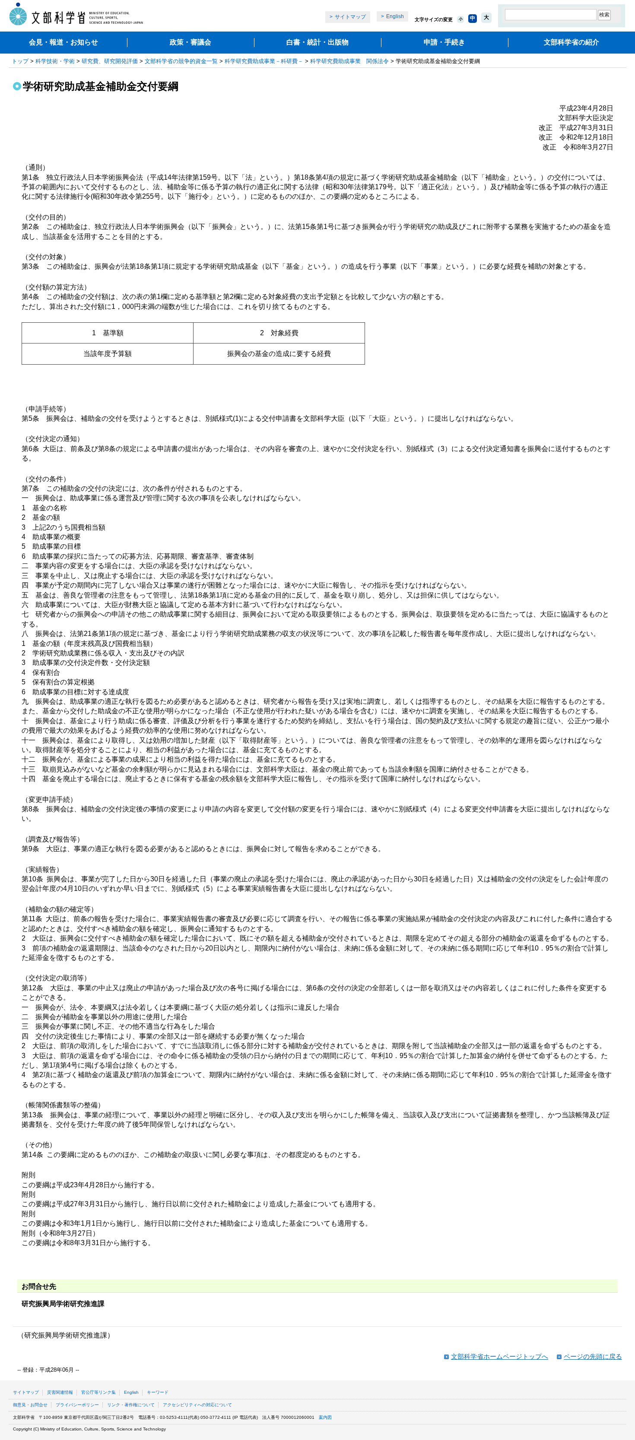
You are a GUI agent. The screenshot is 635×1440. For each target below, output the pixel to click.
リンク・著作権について (131, 1404)
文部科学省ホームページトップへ (499, 1356)
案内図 (325, 1417)
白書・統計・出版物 (317, 42)
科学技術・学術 (55, 61)
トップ (20, 61)
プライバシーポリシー (77, 1404)
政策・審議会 (190, 42)
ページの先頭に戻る (593, 1356)
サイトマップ (350, 17)
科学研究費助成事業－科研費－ (264, 61)
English (395, 16)
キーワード (157, 1392)
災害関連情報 (60, 1392)
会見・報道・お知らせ (63, 42)
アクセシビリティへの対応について (197, 1404)
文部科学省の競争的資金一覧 (181, 61)
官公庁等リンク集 (98, 1392)
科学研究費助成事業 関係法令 (349, 61)
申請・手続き (444, 42)
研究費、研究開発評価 (110, 61)
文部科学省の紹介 (571, 42)
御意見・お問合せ (30, 1404)
